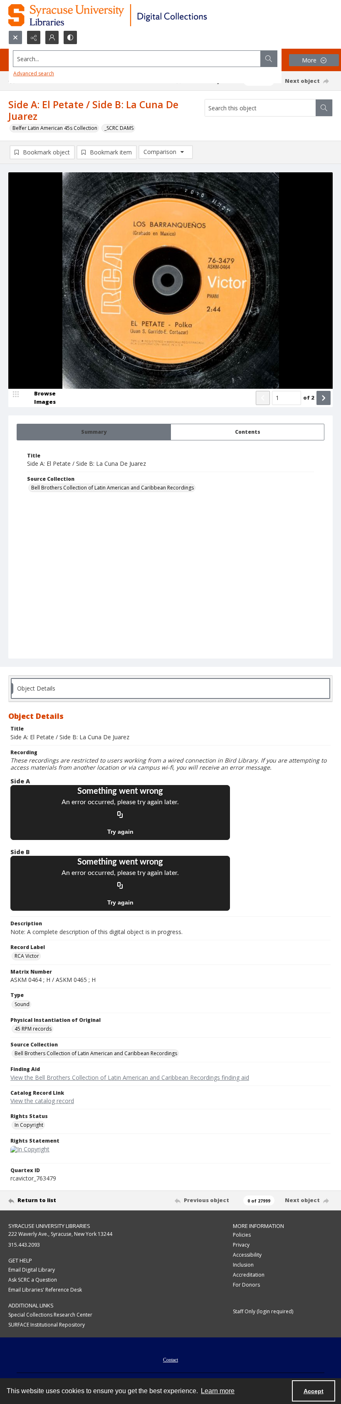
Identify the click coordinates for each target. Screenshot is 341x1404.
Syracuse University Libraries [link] (49, 1226)
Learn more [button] (218, 1390)
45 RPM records (33, 1028)
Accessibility (247, 1254)
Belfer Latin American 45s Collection (54, 128)
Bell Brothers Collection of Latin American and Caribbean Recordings (112, 487)
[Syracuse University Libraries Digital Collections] (132, 15)
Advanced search (33, 73)
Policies (242, 1234)
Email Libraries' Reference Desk (45, 1289)
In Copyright (29, 1124)
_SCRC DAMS (118, 128)
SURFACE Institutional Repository (46, 1324)
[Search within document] (324, 107)
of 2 (308, 397)
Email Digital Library (31, 1269)
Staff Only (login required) (263, 1311)
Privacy (241, 1244)
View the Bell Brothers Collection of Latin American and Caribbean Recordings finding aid (129, 1077)
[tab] (93, 432)
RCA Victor (27, 955)
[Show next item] (323, 398)
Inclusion (243, 1264)
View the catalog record (42, 1101)
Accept (314, 1391)
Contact (170, 1360)
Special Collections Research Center (50, 1314)
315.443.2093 (24, 1244)
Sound (22, 1004)
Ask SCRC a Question (32, 1279)
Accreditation (248, 1274)
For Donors (246, 1284)
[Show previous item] (263, 398)
